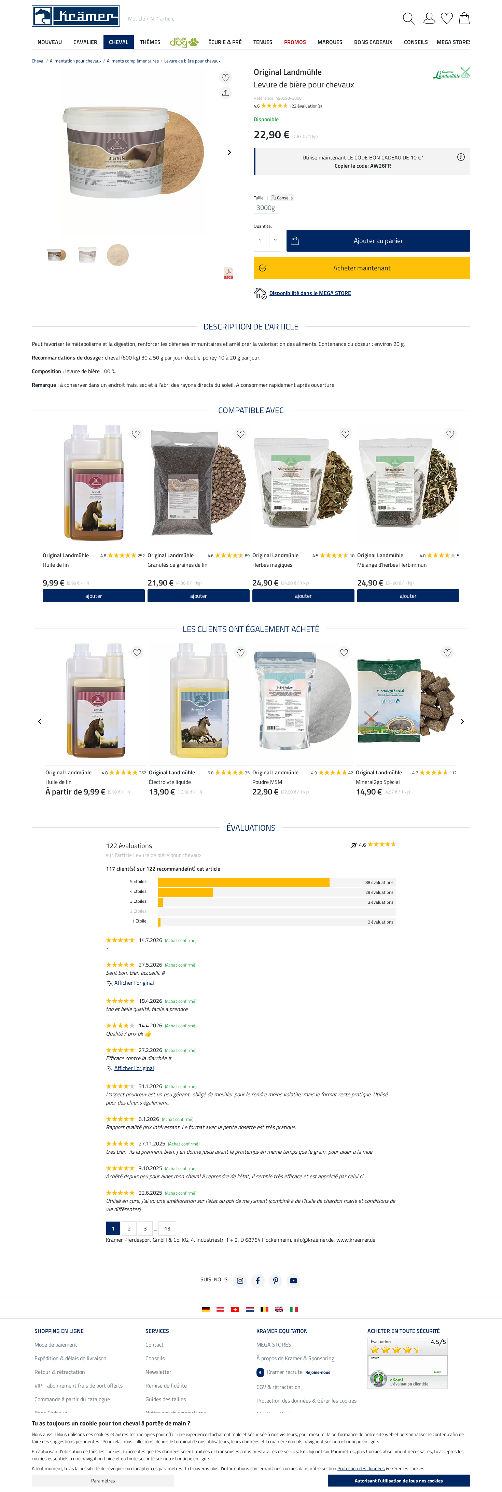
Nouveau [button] (50, 42)
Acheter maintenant (362, 268)
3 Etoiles (138, 901)
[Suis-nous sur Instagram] (240, 1281)
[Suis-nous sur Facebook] (258, 1281)
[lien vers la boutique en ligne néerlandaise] (251, 1309)
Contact (154, 1344)
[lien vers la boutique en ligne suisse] (236, 1309)
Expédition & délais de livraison (70, 1358)
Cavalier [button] (85, 42)
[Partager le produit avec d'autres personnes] (225, 93)
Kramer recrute (294, 1372)
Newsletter (158, 1372)
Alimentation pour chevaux (75, 60)
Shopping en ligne (59, 1331)
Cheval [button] (118, 42)
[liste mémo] (447, 17)
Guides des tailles (165, 1399)
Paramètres (103, 1480)
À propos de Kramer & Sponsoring (295, 1358)
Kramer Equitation (282, 1331)
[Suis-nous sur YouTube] (293, 1281)
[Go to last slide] (39, 721)
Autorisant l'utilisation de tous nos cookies (399, 1480)
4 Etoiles (138, 891)
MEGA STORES (454, 42)
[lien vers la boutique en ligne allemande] (207, 1309)
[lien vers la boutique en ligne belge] (266, 1309)
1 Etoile (139, 921)
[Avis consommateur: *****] (407, 1363)
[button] (184, 42)
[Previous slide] (37, 152)
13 (167, 1228)
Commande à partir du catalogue (72, 1399)
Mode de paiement (55, 1344)
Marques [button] (330, 42)
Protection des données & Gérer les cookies (306, 1400)
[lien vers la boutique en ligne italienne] (295, 1309)
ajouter (93, 596)
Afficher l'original (134, 983)
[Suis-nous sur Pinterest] (275, 1281)
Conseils (285, 197)
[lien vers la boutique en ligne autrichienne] (222, 1309)
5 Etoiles (138, 881)
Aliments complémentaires (133, 60)
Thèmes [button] (150, 42)
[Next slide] (229, 152)
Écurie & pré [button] (225, 42)
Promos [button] (295, 42)
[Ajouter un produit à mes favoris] (225, 77)
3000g (265, 207)
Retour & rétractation (59, 1372)
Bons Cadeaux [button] (373, 42)
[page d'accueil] (76, 15)
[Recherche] (410, 18)
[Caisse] (464, 17)
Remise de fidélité (166, 1385)
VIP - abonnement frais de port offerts (78, 1385)
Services (157, 1331)
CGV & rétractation (278, 1387)
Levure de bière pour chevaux (192, 60)
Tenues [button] (263, 42)
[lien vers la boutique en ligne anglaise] (280, 1309)
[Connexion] (429, 17)
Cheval (38, 60)
